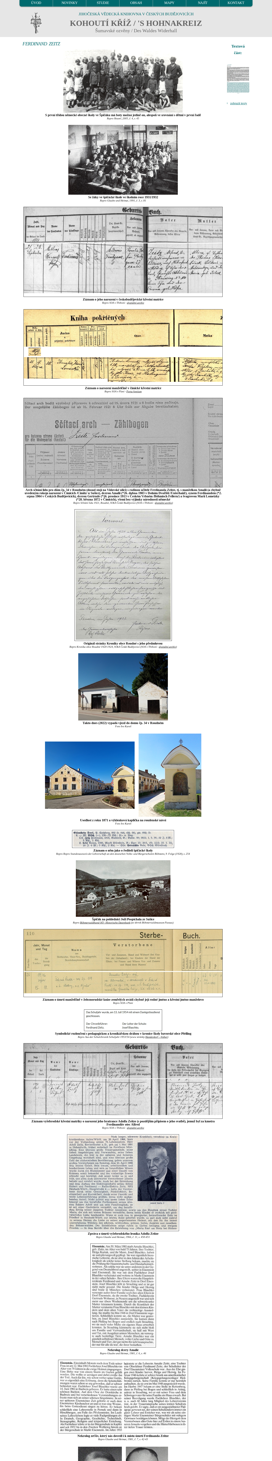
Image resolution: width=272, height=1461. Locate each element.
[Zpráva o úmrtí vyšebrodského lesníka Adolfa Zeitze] (123, 1182)
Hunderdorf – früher (156, 1037)
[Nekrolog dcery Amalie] (123, 1295)
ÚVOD (36, 3)
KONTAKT (236, 3)
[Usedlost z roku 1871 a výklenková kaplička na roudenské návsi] (90, 775)
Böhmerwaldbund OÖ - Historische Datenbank (105, 922)
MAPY (169, 3)
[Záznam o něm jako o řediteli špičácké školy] (123, 839)
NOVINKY (70, 3)
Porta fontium (134, 391)
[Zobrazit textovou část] (238, 79)
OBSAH (136, 3)
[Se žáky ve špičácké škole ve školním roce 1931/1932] (123, 160)
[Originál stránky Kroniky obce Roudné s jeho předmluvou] (123, 575)
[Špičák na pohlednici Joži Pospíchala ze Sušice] (123, 888)
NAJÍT (202, 3)
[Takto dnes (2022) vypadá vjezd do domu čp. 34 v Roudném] (123, 686)
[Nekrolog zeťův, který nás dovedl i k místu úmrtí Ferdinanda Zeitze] (123, 1396)
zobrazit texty (238, 103)
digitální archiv (135, 302)
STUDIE (103, 3)
